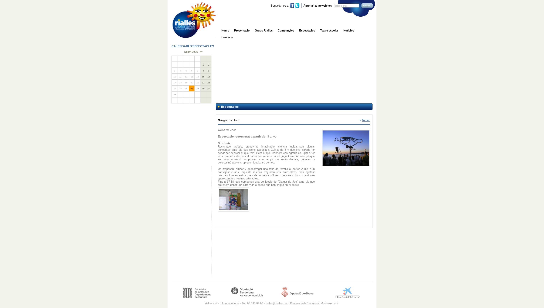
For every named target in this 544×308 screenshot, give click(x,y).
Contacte (227, 37)
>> (201, 51)
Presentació (242, 30)
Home (225, 30)
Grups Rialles (264, 30)
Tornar (366, 120)
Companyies (286, 30)
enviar (366, 5)
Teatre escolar (329, 30)
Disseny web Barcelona (304, 303)
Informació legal (229, 303)
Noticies (348, 30)
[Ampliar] (346, 129)
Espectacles (307, 30)
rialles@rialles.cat (277, 303)
